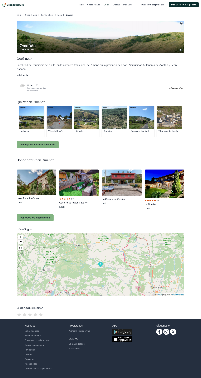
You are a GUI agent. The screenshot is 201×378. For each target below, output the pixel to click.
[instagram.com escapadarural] (166, 334)
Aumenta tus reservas (79, 331)
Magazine (127, 5)
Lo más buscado (77, 344)
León (60, 15)
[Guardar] (181, 22)
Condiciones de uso (34, 345)
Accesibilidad (31, 364)
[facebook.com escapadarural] (159, 334)
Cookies (29, 354)
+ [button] (21, 237)
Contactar (29, 359)
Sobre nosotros (32, 331)
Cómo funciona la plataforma (38, 368)
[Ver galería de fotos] (181, 49)
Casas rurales (93, 5)
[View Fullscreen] (20, 248)
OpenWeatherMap (32, 90)
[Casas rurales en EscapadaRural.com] (13, 5)
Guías (106, 5)
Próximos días (176, 88)
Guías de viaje (31, 15)
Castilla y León (47, 15)
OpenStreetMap (178, 294)
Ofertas (116, 5)
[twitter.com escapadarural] (173, 334)
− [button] (21, 241)
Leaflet (159, 294)
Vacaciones (74, 348)
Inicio (81, 5)
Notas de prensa (33, 335)
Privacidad (30, 349)
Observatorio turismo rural (37, 340)
